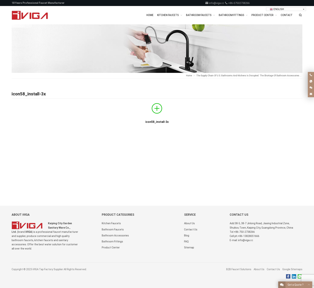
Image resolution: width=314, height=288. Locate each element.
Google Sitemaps (292, 269)
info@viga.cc (216, 3)
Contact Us (273, 269)
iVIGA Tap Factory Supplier (48, 269)
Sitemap (189, 247)
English (278, 9)
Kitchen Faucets (111, 223)
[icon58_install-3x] (157, 109)
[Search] (300, 15)
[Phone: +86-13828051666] (311, 75)
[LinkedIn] (294, 276)
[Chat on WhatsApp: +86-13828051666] (311, 81)
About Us (259, 269)
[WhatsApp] (299, 276)
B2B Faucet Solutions (238, 269)
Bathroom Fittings (112, 241)
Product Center (111, 247)
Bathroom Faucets (113, 229)
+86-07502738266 (239, 3)
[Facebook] (288, 276)
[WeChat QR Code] (311, 88)
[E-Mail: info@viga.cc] (311, 94)
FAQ (186, 241)
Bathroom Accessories (115, 235)
